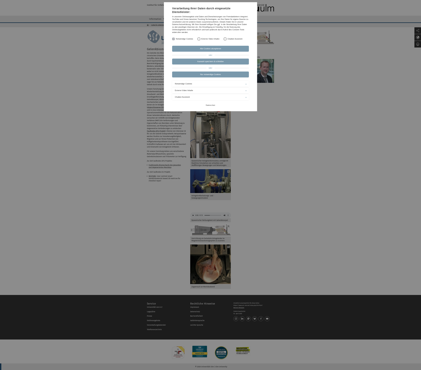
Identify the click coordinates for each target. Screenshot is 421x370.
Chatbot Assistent (234, 39)
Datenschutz (210, 105)
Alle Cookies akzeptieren (210, 49)
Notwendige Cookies (184, 39)
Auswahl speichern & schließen (210, 61)
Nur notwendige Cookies (210, 74)
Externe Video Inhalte (210, 39)
